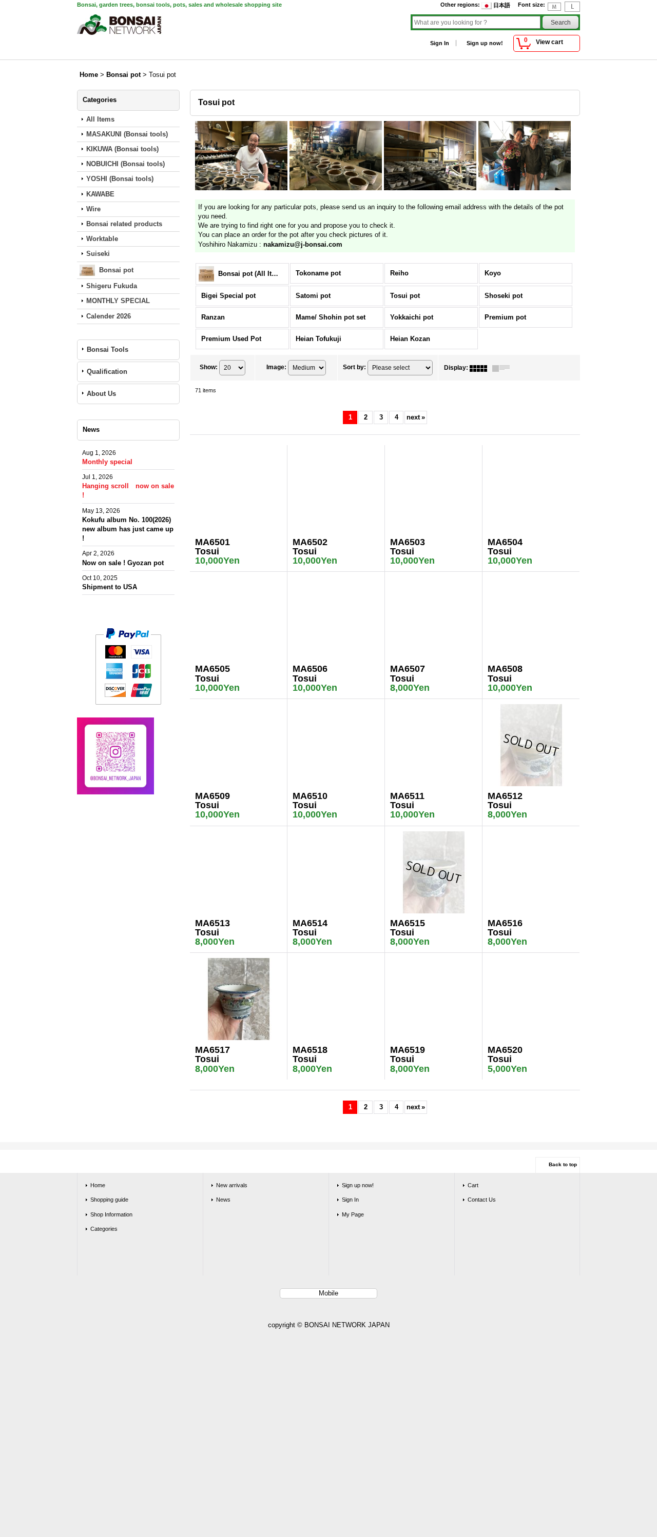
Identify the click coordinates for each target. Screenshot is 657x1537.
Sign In (439, 43)
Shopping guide (109, 1199)
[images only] (481, 367)
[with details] (503, 367)
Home (97, 1185)
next (416, 417)
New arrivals (231, 1185)
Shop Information (111, 1214)
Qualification (107, 371)
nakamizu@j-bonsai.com (302, 244)
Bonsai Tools (107, 349)
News (223, 1199)
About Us (101, 393)
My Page (353, 1214)
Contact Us (482, 1199)
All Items (100, 119)
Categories (104, 1229)
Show (209, 367)
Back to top (563, 1164)
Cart (473, 1185)
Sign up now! (485, 43)
